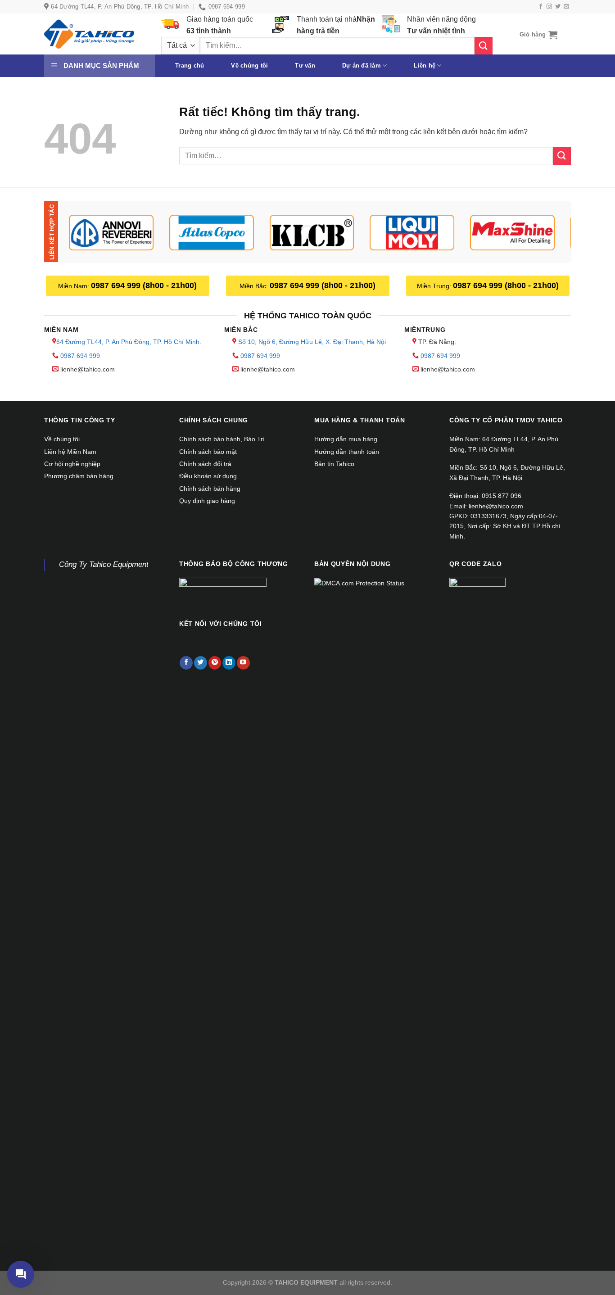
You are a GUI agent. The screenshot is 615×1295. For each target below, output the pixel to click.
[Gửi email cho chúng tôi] (566, 7)
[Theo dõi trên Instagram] (549, 7)
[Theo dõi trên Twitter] (558, 7)
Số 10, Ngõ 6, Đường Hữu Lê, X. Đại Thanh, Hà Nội (312, 341)
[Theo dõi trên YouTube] (243, 663)
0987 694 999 (80, 355)
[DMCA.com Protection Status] (359, 582)
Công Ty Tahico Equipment (104, 564)
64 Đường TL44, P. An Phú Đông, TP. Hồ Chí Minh (127, 341)
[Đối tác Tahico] (111, 233)
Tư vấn (305, 65)
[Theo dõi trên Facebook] (540, 7)
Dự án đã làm (361, 65)
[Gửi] (484, 45)
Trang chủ (189, 65)
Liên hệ (424, 65)
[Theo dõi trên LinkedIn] (228, 663)
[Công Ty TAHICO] (89, 34)
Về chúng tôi (249, 65)
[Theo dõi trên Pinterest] (215, 663)
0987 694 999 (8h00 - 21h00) (144, 285)
